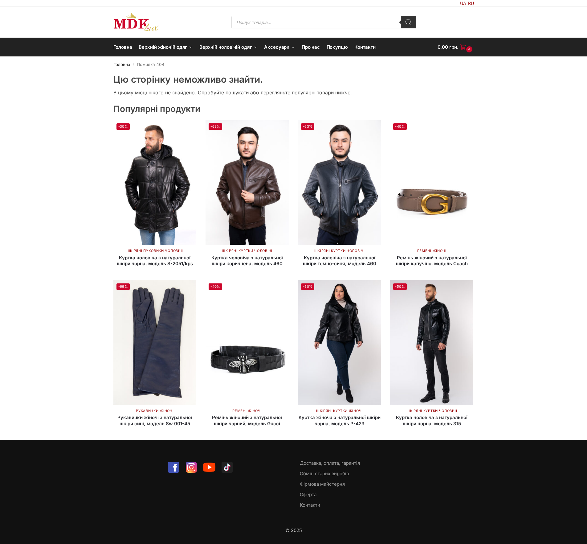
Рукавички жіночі (154, 411)
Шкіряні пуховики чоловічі (155, 251)
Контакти (310, 505)
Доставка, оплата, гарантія (330, 463)
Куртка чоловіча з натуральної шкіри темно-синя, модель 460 (339, 261)
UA (463, 3)
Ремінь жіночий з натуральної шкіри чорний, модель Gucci (247, 420)
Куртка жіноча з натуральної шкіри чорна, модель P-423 (340, 420)
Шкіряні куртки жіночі (339, 411)
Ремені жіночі (431, 251)
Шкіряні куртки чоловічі (247, 251)
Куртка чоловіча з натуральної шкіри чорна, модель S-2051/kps (155, 261)
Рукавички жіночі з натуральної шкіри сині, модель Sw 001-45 (154, 420)
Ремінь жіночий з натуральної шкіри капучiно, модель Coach (432, 261)
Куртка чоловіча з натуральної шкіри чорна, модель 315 (431, 420)
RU (471, 3)
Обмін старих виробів (324, 473)
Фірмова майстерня (322, 484)
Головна (121, 64)
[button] (456, 47)
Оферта (308, 494)
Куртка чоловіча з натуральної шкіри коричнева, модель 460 (247, 261)
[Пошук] (408, 22)
